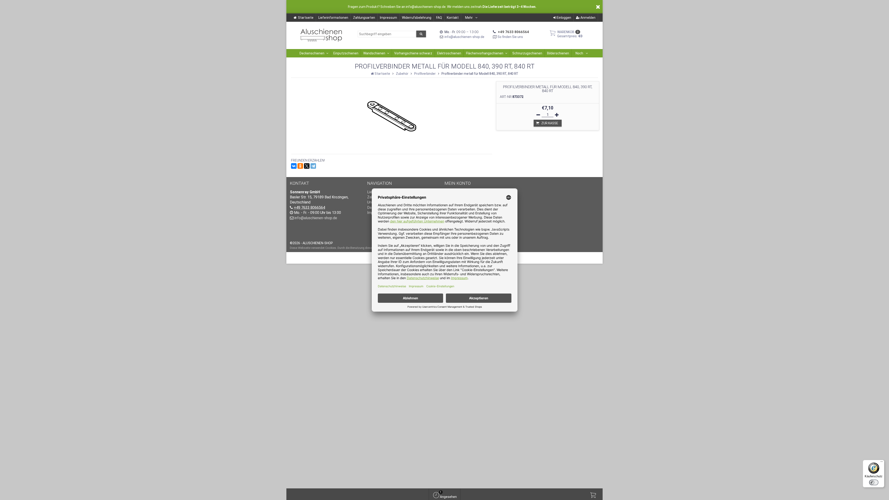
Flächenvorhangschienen (484, 53)
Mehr (469, 17)
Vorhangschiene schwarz (413, 53)
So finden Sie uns (510, 37)
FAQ (439, 17)
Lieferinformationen (333, 17)
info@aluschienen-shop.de (464, 37)
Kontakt (453, 17)
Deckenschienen (312, 53)
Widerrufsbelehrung (416, 17)
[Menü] (881, 463)
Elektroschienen (449, 53)
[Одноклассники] (300, 166)
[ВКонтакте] (294, 166)
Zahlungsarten (364, 17)
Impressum (388, 17)
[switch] (873, 482)
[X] (307, 166)
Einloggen (563, 17)
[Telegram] (313, 166)
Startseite (305, 17)
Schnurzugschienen (527, 53)
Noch (580, 53)
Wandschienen (374, 53)
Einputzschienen (345, 53)
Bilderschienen (558, 53)
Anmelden (587, 17)
